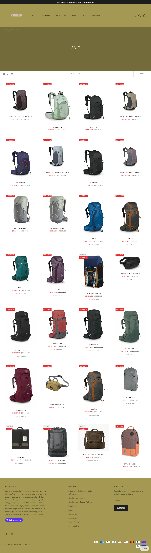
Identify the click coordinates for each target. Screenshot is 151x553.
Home (7, 30)
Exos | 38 (94, 239)
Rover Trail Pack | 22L (94, 293)
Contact (84, 15)
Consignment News (75, 498)
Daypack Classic (130, 464)
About (74, 15)
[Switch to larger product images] (4, 74)
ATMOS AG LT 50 (20, 350)
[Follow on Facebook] (6, 534)
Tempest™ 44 (57, 343)
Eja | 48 (20, 287)
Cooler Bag (21, 457)
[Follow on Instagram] (12, 534)
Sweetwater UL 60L (21, 228)
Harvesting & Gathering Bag (93, 455)
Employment (96, 15)
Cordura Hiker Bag (57, 405)
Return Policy (73, 506)
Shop (58, 15)
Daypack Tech (130, 397)
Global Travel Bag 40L (57, 461)
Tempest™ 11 (20, 183)
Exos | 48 (94, 409)
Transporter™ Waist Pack (130, 273)
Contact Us (72, 514)
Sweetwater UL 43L (57, 228)
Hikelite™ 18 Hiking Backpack (130, 117)
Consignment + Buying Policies (80, 502)
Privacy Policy (73, 526)
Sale (65, 15)
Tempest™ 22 (57, 127)
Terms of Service (74, 522)
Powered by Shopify (23, 544)
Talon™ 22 (93, 183)
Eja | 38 (57, 290)
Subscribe (121, 508)
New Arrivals (47, 15)
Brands (34, 15)
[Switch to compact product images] (12, 74)
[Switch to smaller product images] (8, 74)
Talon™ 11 (93, 127)
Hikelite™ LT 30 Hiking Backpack (20, 117)
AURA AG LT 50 (130, 349)
